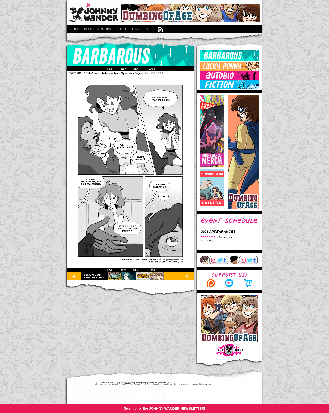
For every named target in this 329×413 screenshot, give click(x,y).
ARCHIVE (105, 29)
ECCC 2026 (208, 237)
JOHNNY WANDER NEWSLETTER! (177, 408)
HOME (75, 29)
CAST (136, 29)
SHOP (150, 29)
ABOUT (122, 29)
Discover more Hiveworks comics (94, 276)
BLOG (88, 29)
